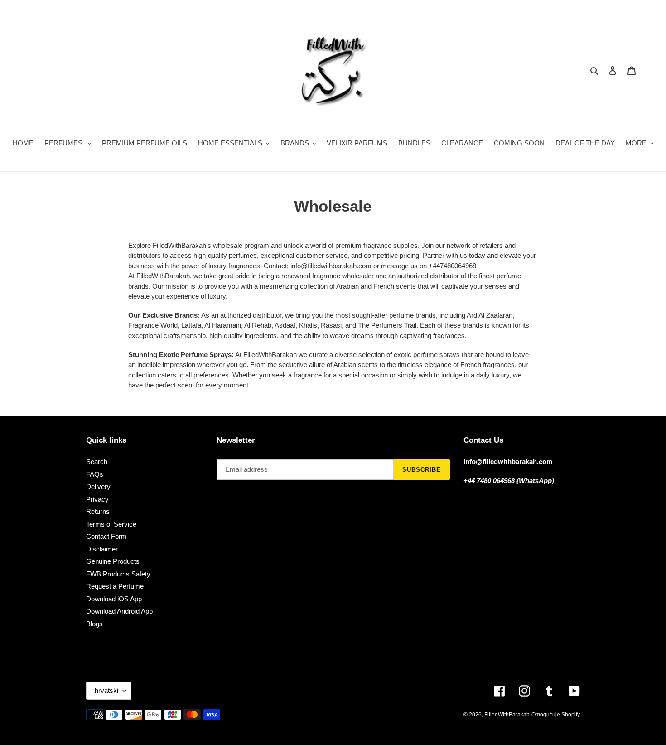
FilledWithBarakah (507, 714)
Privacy (97, 499)
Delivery (98, 486)
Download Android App (119, 611)
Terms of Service (111, 524)
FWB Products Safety (118, 574)
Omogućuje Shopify (555, 714)
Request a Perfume (115, 586)
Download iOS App (114, 599)
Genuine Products (113, 561)
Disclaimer (102, 549)
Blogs (94, 624)
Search (96, 461)
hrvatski (106, 690)
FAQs (94, 474)
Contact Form (106, 536)
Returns (98, 511)
